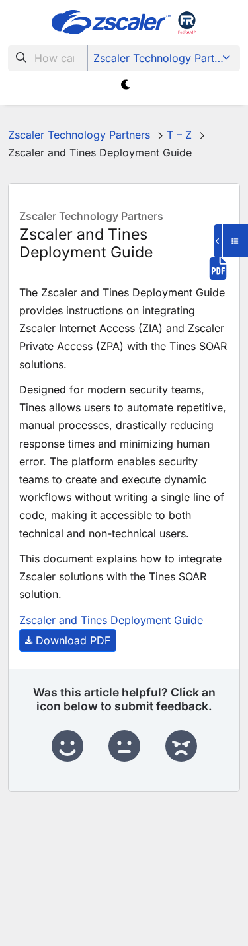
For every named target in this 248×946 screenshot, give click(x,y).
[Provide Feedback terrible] (181, 746)
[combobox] (48, 58)
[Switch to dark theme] (126, 85)
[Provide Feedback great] (67, 746)
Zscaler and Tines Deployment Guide (111, 619)
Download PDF (73, 640)
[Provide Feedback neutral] (124, 746)
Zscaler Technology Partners (164, 58)
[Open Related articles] (231, 240)
